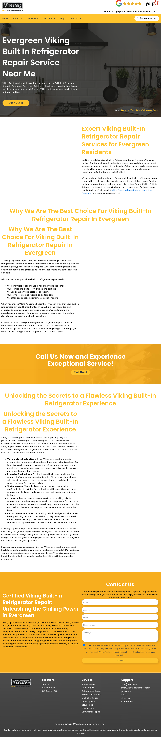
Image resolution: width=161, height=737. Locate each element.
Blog (62, 18)
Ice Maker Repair (90, 698)
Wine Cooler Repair (91, 694)
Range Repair (88, 684)
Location (48, 18)
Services (31, 18)
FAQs (124, 694)
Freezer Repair (89, 708)
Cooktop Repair (89, 701)
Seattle (45, 684)
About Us (17, 18)
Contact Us (75, 18)
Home (5, 18)
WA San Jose (48, 687)
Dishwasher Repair (91, 711)
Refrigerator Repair (91, 691)
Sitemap (125, 698)
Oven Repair (88, 687)
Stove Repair (88, 704)
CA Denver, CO (49, 691)
